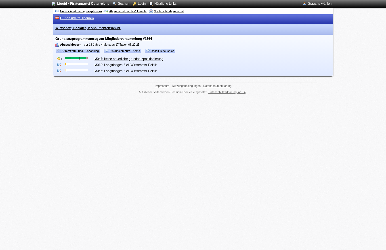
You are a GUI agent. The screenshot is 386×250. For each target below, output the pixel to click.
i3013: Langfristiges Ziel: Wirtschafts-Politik (125, 65)
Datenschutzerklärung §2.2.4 (226, 92)
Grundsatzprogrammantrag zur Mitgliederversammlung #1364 (103, 39)
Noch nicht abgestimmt (169, 11)
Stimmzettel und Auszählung (80, 51)
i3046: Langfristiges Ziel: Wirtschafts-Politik (125, 71)
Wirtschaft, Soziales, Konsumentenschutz (88, 28)
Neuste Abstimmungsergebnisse (81, 11)
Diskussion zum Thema (124, 51)
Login (142, 3)
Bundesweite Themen (77, 18)
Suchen (123, 3)
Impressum (162, 86)
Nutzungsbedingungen (186, 86)
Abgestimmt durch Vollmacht (128, 11)
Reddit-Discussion (162, 51)
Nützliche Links (165, 3)
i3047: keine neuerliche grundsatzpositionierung (128, 59)
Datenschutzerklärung (217, 86)
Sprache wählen (319, 3)
